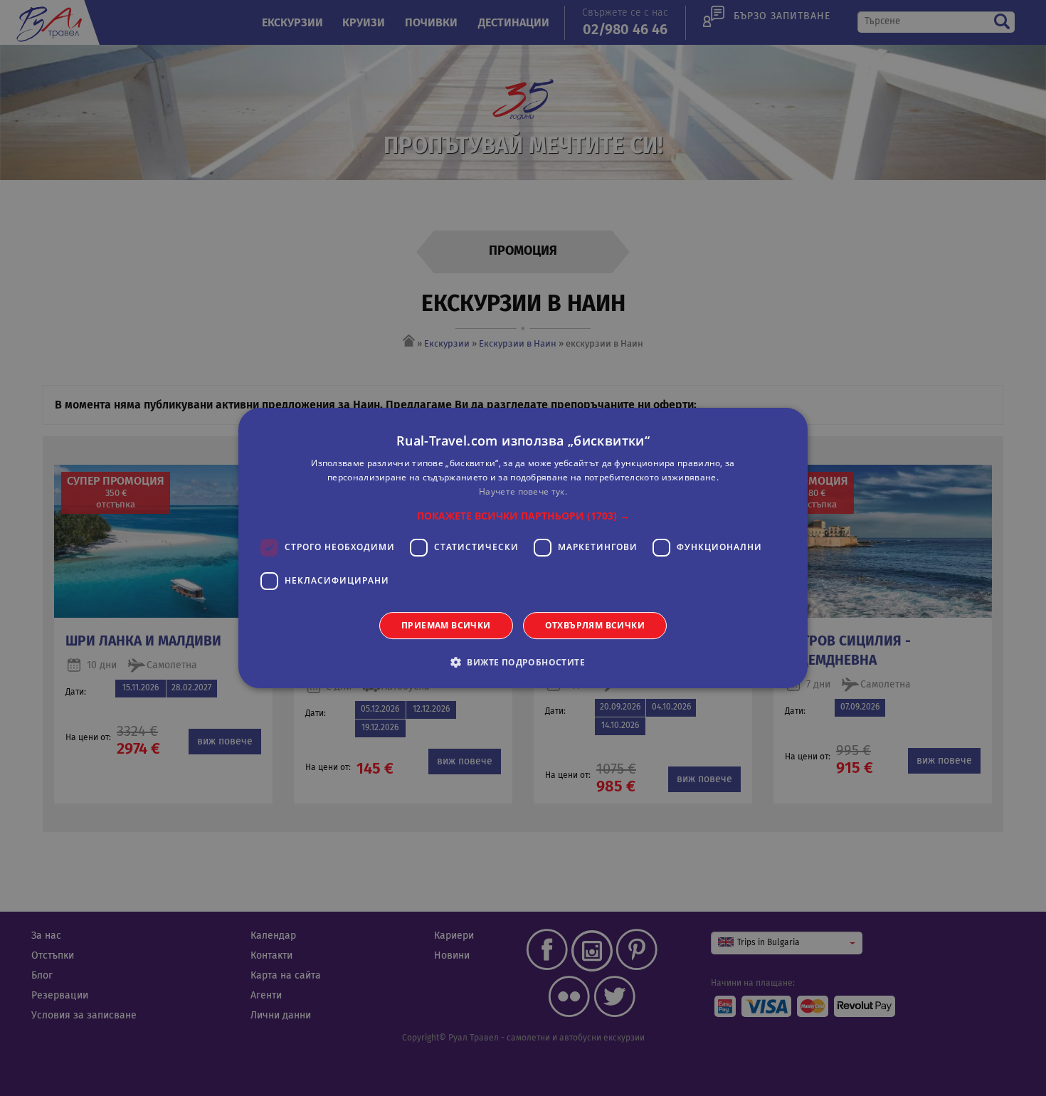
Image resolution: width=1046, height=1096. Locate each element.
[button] (523, 516)
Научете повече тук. (523, 491)
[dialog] (523, 548)
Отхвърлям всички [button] (595, 625)
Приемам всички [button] (446, 625)
